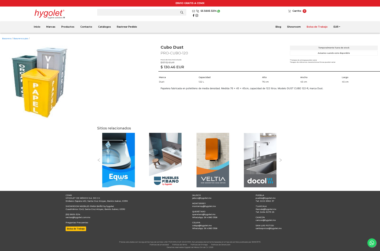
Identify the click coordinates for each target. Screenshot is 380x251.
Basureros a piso (21, 38)
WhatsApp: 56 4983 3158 (204, 217)
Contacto (86, 26)
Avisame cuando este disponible (334, 53)
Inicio (37, 26)
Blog (278, 26)
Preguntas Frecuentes (77, 222)
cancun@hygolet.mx (266, 220)
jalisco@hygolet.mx (201, 198)
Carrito (296, 10)
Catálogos (104, 26)
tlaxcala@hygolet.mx (266, 209)
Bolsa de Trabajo (317, 26)
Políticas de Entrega (199, 244)
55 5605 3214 (208, 10)
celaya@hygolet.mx (202, 225)
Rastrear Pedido (127, 26)
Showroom (294, 26)
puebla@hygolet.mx (266, 198)
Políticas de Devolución (221, 244)
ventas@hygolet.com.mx (78, 217)
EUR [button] (336, 26)
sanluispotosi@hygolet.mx (269, 228)
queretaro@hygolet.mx (203, 214)
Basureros (6, 38)
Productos (67, 26)
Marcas (50, 26)
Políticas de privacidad (159, 244)
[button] (98, 160)
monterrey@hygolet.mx (204, 206)
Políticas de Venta (179, 244)
